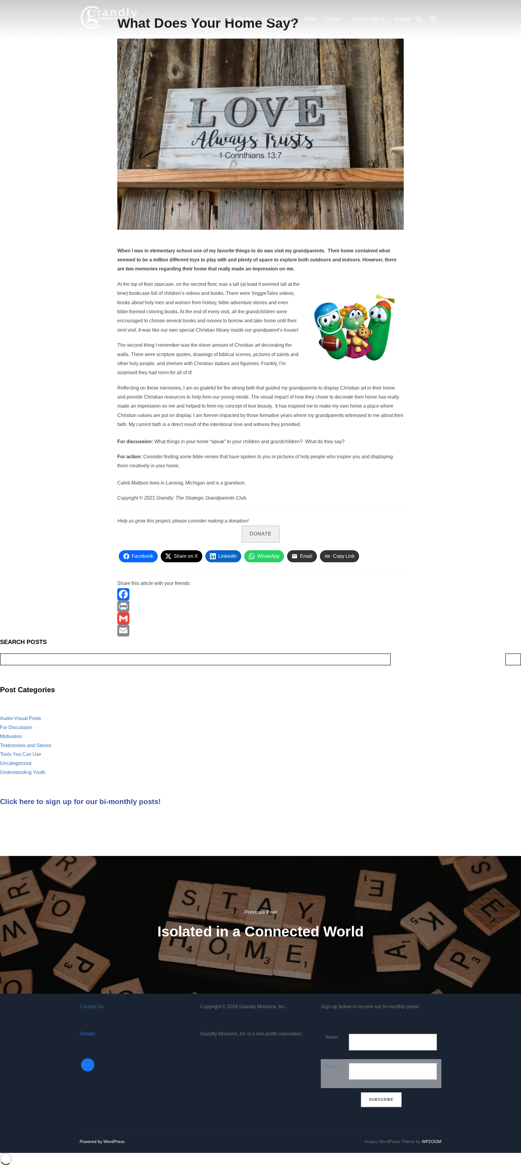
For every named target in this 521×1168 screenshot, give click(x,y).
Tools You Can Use (20, 754)
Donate (402, 18)
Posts (311, 18)
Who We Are (239, 18)
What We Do (275, 18)
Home (210, 18)
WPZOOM (431, 1141)
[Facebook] (260, 594)
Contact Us (91, 1006)
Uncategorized (15, 763)
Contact (334, 18)
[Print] (260, 606)
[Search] (513, 659)
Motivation (11, 736)
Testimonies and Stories (25, 745)
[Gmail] (260, 618)
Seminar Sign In (368, 18)
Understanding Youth (22, 772)
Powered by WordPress (102, 1141)
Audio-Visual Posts (20, 718)
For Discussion (16, 727)
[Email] (260, 630)
